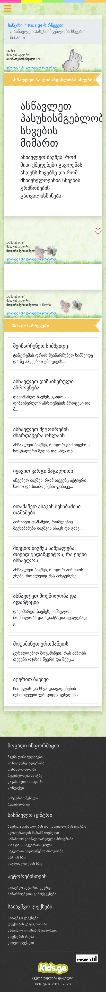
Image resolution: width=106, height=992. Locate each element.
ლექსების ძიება (21, 936)
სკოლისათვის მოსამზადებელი (33, 832)
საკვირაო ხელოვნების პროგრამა (35, 851)
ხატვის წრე (17, 857)
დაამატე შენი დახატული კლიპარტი (31, 67)
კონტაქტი (16, 788)
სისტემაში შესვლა (23, 798)
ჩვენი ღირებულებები (25, 757)
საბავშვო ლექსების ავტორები (33, 930)
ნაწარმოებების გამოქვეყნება (32, 894)
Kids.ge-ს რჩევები (45, 25)
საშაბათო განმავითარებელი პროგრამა (40, 839)
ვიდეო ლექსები (21, 943)
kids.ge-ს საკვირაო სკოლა (30, 845)
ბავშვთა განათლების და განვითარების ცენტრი (47, 826)
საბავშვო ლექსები (23, 918)
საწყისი (15, 25)
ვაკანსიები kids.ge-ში (25, 782)
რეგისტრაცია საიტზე (25, 775)
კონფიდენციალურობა (26, 763)
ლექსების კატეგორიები (27, 924)
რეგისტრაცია (19, 804)
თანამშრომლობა (22, 769)
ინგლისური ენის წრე (25, 863)
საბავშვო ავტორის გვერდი (30, 888)
